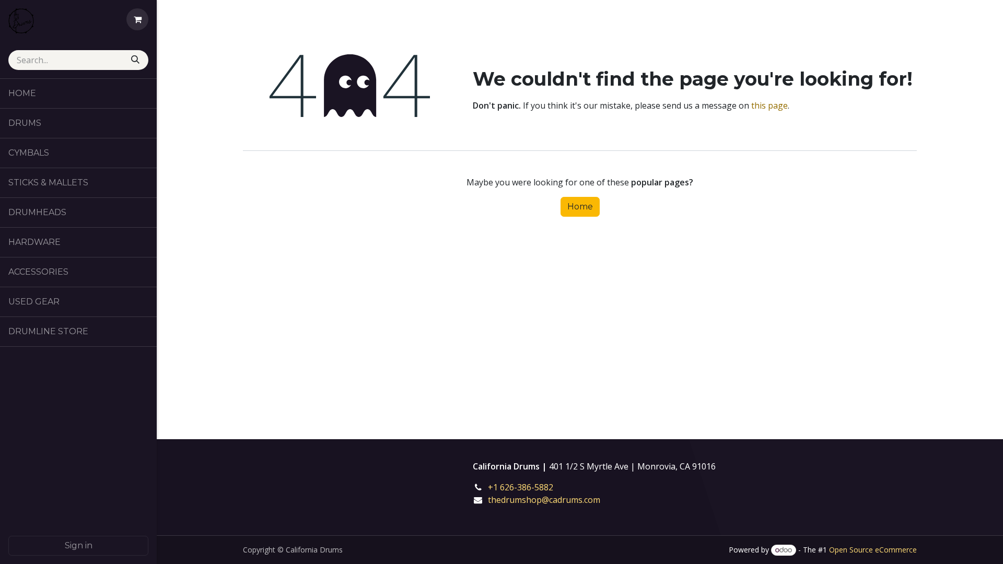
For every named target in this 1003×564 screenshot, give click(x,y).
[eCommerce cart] (137, 19)
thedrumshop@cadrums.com (544, 500)
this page (769, 105)
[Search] (136, 60)
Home (580, 207)
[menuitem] (78, 93)
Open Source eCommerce (873, 550)
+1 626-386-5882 (528, 487)
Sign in (78, 545)
